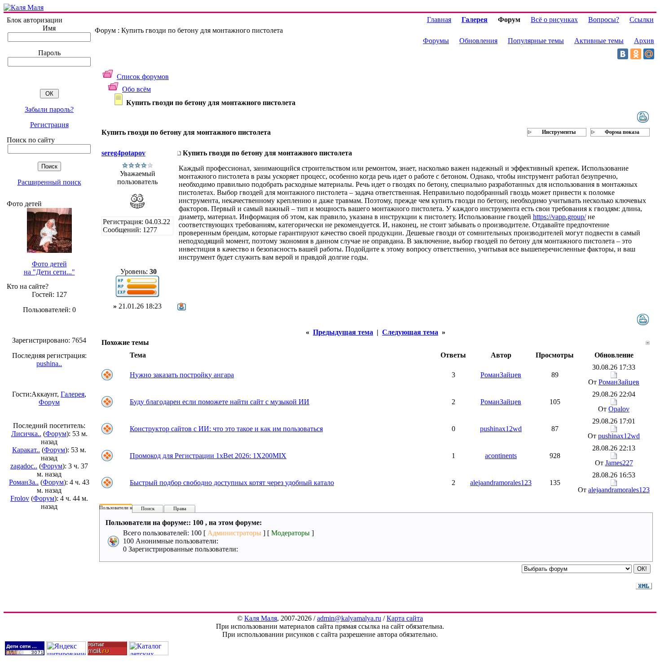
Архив (644, 40)
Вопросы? (603, 19)
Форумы (436, 40)
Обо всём (136, 89)
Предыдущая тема (343, 332)
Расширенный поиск (49, 182)
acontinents (501, 455)
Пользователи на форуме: (126, 507)
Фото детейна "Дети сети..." (49, 268)
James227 (619, 463)
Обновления (478, 40)
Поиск (147, 508)
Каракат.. (26, 450)
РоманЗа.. (24, 482)
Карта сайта (405, 618)
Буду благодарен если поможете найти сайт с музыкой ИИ (219, 402)
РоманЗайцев (500, 375)
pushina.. (49, 363)
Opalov (618, 409)
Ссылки (641, 19)
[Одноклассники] (635, 54)
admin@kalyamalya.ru (349, 618)
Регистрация (49, 124)
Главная (439, 19)
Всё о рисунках (554, 19)
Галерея (72, 394)
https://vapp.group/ (559, 217)
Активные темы (599, 40)
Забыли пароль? (49, 109)
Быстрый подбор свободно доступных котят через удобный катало (232, 482)
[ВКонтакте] (622, 54)
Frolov (19, 498)
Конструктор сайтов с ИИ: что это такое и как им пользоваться (226, 429)
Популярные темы (536, 40)
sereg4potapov (123, 153)
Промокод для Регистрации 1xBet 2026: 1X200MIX (208, 455)
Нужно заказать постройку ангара (182, 375)
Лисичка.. (26, 433)
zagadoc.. (23, 466)
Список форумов (143, 76)
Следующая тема (410, 332)
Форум (49, 402)
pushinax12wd (501, 429)
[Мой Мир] (648, 54)
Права (179, 508)
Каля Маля (260, 618)
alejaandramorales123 (501, 482)
